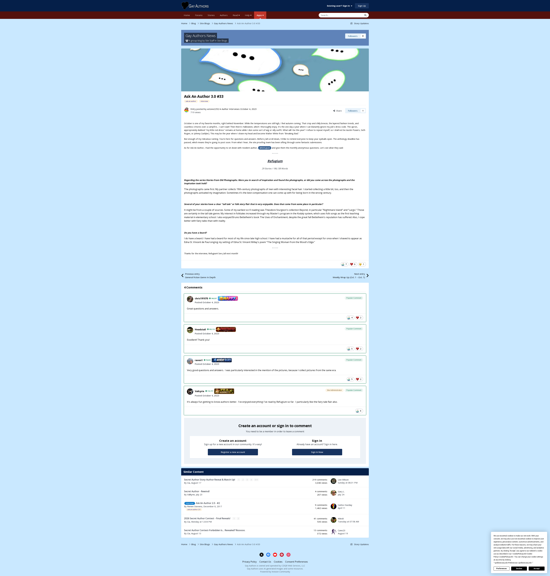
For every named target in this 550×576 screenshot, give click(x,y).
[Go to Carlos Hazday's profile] (333, 506)
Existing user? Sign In (339, 5)
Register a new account (233, 452)
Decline (519, 569)
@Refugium (265, 148)
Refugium (275, 161)
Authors (224, 15)
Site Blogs (222, 40)
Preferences (501, 569)
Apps (259, 15)
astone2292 (213, 109)
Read (235, 15)
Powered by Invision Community (275, 571)
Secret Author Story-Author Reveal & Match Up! (210, 479)
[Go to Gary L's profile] (333, 493)
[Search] (365, 15)
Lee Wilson (343, 479)
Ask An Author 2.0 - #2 (208, 503)
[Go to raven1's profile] (190, 361)
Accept (537, 569)
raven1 (199, 360)
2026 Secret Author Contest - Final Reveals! (207, 518)
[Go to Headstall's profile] (190, 330)
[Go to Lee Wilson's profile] (333, 481)
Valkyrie (199, 391)
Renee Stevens (194, 506)
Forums (199, 15)
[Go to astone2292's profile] (186, 109)
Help (247, 15)
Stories (211, 15)
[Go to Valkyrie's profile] (190, 391)
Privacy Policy (249, 561)
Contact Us (265, 561)
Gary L (341, 491)
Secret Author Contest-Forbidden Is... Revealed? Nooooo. (214, 530)
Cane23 (341, 530)
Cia (188, 482)
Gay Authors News (200, 35)
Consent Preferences (296, 561)
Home (187, 15)
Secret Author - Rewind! (197, 491)
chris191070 (201, 298)
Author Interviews (231, 109)
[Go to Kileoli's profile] (333, 520)
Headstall (200, 329)
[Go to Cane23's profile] (333, 532)
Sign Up (362, 5)
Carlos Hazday (345, 504)
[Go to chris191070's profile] (190, 299)
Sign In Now (317, 452)
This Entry (354, 15)
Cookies (278, 561)
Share (338, 110)
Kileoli (341, 518)
